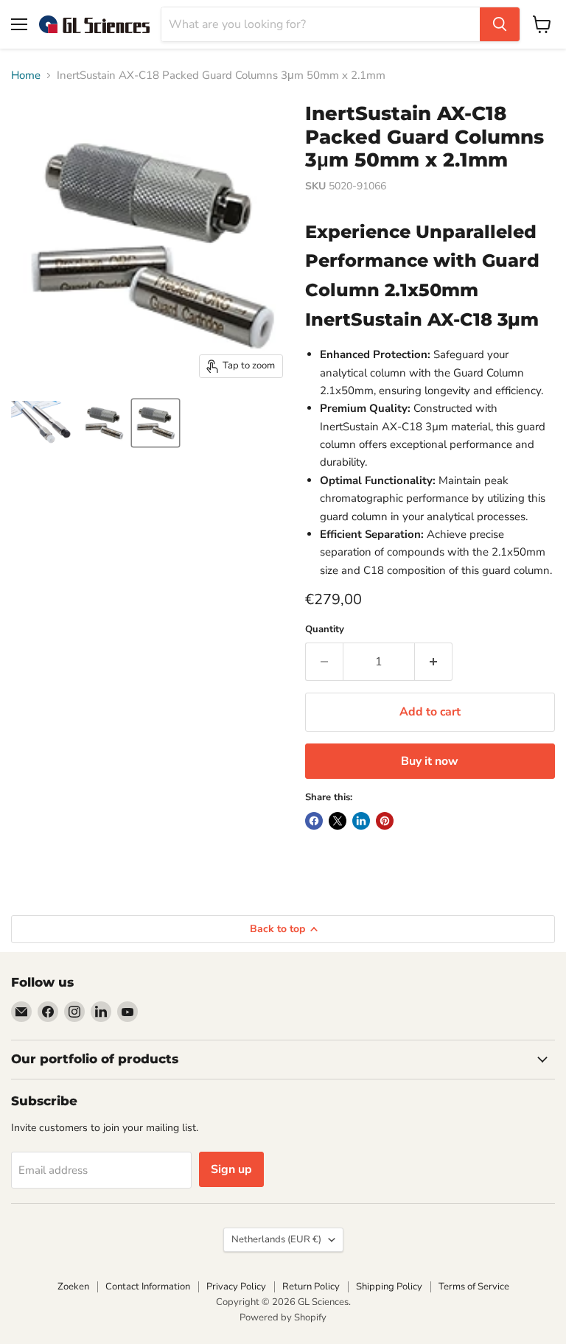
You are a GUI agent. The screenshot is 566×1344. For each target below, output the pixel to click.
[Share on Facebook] (314, 821)
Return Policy (311, 1286)
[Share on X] (337, 821)
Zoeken (73, 1286)
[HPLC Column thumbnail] (43, 423)
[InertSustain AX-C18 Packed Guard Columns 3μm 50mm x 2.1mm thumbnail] (103, 423)
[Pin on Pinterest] (385, 821)
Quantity (324, 629)
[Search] (500, 24)
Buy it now (429, 761)
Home (26, 75)
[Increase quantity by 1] (434, 662)
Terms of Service (474, 1286)
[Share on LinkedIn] (361, 821)
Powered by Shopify (283, 1317)
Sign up (231, 1169)
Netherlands (276, 1239)
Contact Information (147, 1286)
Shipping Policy (389, 1286)
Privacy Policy (236, 1286)
